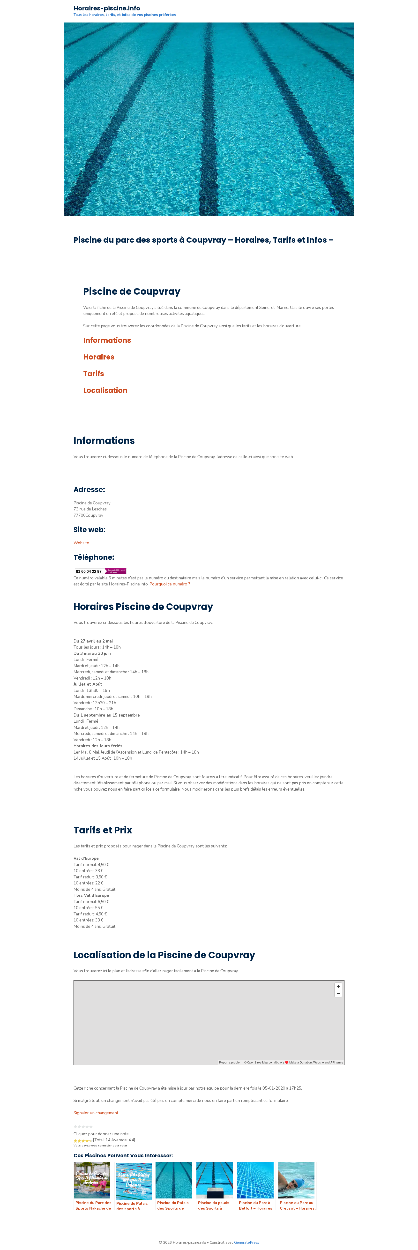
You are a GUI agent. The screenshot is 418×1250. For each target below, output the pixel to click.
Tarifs (93, 374)
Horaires (98, 357)
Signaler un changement (96, 1113)
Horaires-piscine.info (107, 8)
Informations (107, 340)
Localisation (105, 390)
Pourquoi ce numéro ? (169, 584)
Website (81, 543)
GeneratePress (246, 1242)
